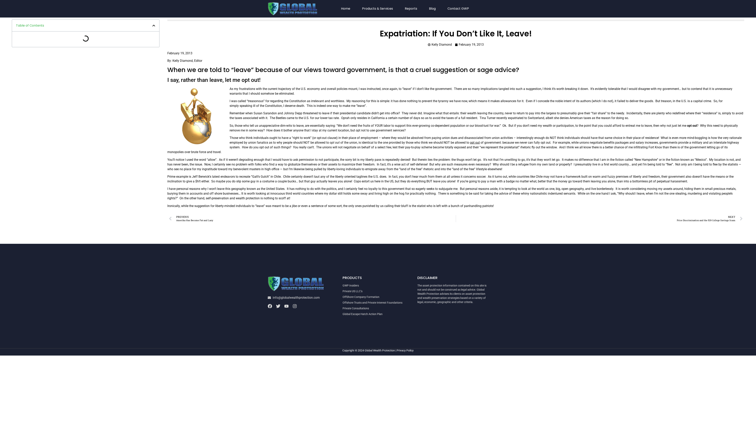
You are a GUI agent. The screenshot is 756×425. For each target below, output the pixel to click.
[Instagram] (295, 306)
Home (345, 8)
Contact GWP (458, 8)
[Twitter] (278, 306)
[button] (153, 25)
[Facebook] (270, 306)
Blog (432, 8)
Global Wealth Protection (380, 350)
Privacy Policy (405, 350)
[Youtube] (286, 306)
